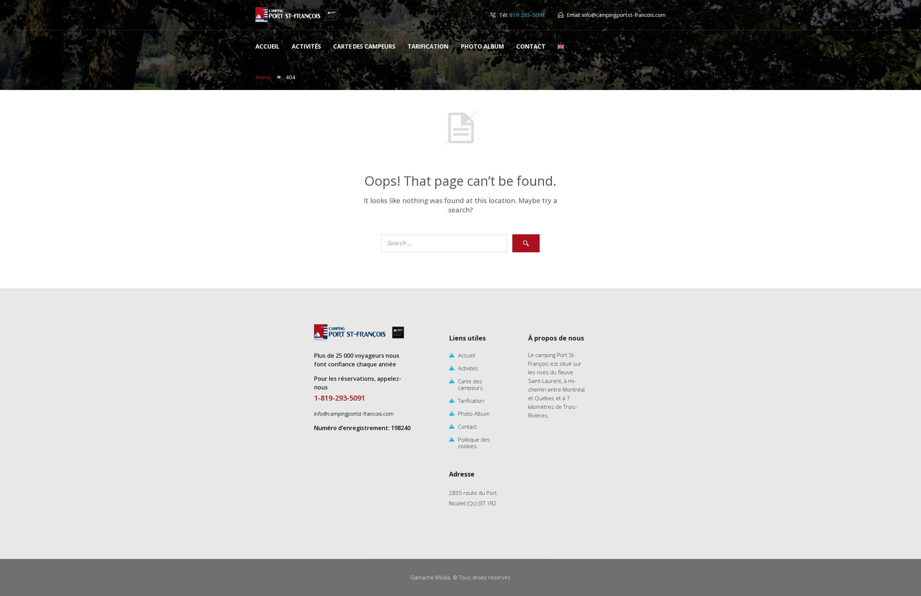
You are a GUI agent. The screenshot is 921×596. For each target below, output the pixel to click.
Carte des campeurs (364, 46)
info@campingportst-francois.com (624, 14)
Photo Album (482, 46)
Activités (306, 46)
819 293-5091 (526, 14)
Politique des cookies (474, 443)
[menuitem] (561, 46)
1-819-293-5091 (339, 398)
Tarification (428, 46)
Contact (530, 46)
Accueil (267, 46)
